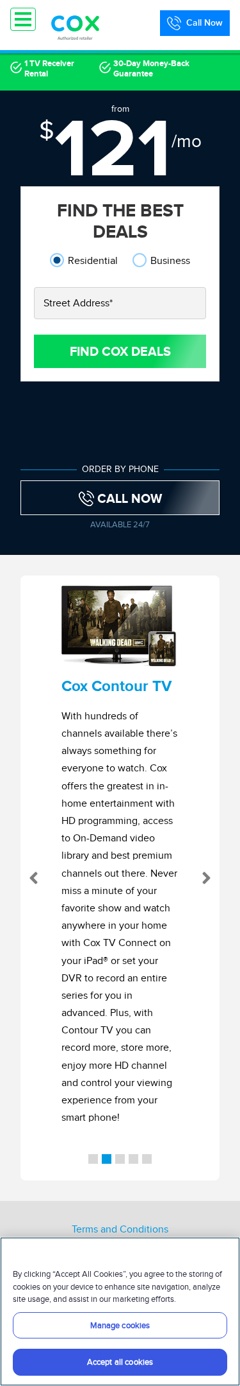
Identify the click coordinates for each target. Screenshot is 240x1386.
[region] (120, 1311)
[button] (30, 877)
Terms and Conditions (120, 1229)
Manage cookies (120, 1325)
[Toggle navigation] (23, 19)
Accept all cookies (120, 1362)
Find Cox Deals (120, 351)
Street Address (78, 303)
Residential (92, 260)
